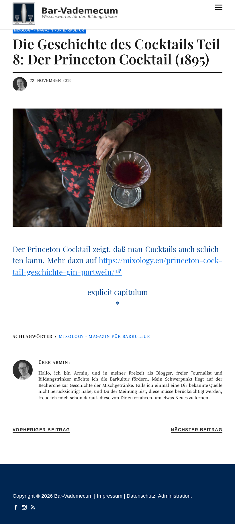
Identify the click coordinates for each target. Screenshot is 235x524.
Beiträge (33, 507)
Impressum (109, 496)
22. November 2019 (51, 80)
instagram (25, 507)
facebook (16, 507)
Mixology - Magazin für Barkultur (49, 30)
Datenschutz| (142, 496)
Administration (174, 496)
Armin (60, 362)
